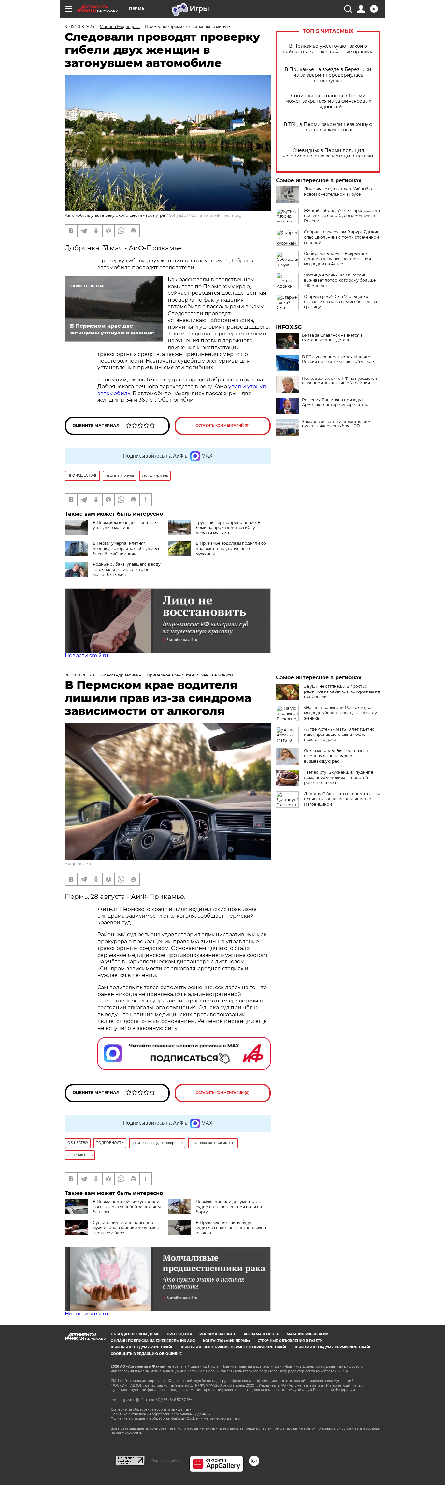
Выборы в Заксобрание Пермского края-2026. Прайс (234, 1347)
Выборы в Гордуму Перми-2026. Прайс (333, 1347)
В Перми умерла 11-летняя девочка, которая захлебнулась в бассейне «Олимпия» (126, 548)
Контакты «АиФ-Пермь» (226, 1341)
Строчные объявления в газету (290, 1341)
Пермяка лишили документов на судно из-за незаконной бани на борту (229, 1206)
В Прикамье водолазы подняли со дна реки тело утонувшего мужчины (231, 548)
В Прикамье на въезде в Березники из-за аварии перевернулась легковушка (328, 75)
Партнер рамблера (166, 1461)
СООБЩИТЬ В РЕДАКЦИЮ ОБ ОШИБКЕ (146, 1354)
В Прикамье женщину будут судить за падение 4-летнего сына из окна (231, 1227)
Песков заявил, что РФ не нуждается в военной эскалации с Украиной (339, 380)
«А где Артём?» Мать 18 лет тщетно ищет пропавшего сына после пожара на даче (339, 734)
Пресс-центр (179, 1334)
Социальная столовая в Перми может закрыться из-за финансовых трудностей (328, 101)
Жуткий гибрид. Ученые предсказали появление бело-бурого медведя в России (342, 215)
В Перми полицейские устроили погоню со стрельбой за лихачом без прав (127, 1206)
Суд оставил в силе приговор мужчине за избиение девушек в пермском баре (126, 1227)
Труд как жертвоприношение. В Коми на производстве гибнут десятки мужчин (228, 527)
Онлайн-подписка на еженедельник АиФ (153, 1341)
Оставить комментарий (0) (223, 425)
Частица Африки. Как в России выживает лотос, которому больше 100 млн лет (340, 280)
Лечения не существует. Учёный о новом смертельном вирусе (338, 191)
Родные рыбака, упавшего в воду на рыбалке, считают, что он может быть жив (127, 569)
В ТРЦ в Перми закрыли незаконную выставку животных (328, 127)
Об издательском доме (135, 1334)
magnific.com (79, 863)
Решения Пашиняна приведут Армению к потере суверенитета (335, 402)
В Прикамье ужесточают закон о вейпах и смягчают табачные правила (328, 48)
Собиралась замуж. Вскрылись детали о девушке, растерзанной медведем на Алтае (337, 258)
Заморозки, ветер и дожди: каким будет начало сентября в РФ (336, 423)
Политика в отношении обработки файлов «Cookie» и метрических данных (175, 1419)
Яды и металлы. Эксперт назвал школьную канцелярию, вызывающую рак (336, 756)
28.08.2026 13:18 (80, 675)
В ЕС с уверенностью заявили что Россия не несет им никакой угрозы (338, 359)
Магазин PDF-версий (307, 1334)
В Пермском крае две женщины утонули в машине (125, 525)
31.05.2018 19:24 (79, 26)
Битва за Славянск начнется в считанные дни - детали (332, 337)
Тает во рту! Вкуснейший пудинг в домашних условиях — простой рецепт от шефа (338, 777)
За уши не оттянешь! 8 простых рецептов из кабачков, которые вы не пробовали (342, 691)
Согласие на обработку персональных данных (151, 1409)
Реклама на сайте (217, 1334)
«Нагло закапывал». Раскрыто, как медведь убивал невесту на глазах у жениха (340, 712)
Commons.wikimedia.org (216, 215)
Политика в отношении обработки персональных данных (160, 1414)
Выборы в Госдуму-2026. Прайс (142, 1347)
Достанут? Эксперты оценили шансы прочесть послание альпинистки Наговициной (342, 799)
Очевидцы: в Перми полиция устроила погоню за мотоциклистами (328, 153)
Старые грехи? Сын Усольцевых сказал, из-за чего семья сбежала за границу (340, 301)
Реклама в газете (261, 1334)
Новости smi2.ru (86, 655)
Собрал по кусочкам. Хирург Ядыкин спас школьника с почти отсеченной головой (342, 237)
